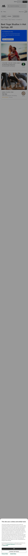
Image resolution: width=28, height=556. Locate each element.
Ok (14, 548)
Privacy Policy (5, 545)
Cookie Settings (14, 551)
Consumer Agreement (10, 544)
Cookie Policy (13, 553)
